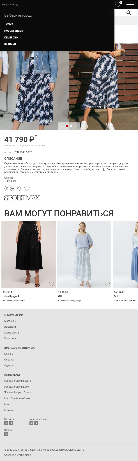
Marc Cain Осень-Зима (17, 398)
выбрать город (10, 4)
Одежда (9, 365)
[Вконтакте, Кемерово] (6, 434)
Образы (9, 359)
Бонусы (8, 410)
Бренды (8, 353)
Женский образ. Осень (17, 392)
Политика (10, 338)
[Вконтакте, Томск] (6, 423)
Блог (7, 404)
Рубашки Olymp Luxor (17, 386)
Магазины (10, 320)
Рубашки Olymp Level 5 (17, 380)
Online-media (24, 454)
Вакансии (10, 326)
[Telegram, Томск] (11, 423)
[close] (110, 13)
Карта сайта (11, 332)
